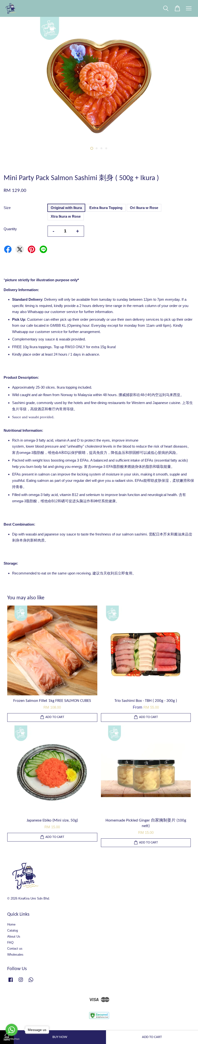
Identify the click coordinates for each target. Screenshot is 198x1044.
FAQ (10, 942)
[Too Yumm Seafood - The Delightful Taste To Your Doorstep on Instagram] (20, 982)
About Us (13, 936)
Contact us (14, 948)
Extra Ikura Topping (105, 208)
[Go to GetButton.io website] (11, 1039)
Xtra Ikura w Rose (66, 216)
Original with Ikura (66, 208)
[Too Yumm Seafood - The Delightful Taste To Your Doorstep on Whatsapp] (31, 982)
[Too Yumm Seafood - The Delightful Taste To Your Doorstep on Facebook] (10, 982)
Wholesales (15, 954)
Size (7, 208)
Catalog (12, 930)
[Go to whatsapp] (12, 1030)
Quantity (10, 229)
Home (11, 924)
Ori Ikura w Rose (144, 208)
